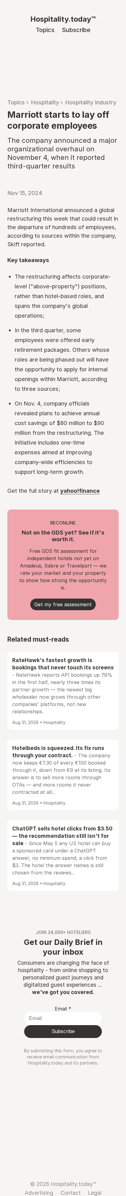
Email (63, 1009)
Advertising (39, 1193)
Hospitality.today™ (63, 19)
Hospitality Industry (90, 102)
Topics (45, 30)
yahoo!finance (80, 490)
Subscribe (76, 30)
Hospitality (45, 102)
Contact (71, 1193)
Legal (95, 1193)
